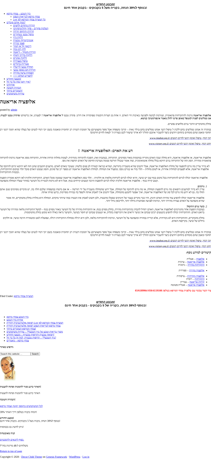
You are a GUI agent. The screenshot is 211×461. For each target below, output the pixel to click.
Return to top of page (11, 451)
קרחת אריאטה (196, 282)
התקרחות (199, 279)
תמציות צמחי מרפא (23, 296)
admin (14, 109)
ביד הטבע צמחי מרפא (18, 316)
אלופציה (200, 259)
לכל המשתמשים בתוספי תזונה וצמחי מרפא (21, 406)
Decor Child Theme (31, 456)
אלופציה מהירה (196, 270)
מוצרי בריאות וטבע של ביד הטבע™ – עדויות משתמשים (35, 331)
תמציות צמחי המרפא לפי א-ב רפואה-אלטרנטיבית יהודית (35, 322)
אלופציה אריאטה (195, 261)
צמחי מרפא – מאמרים (18, 340)
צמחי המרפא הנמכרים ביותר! (21, 328)
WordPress (74, 456)
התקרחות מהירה (196, 264)
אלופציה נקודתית (195, 276)
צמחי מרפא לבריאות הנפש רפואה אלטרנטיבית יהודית (33, 325)
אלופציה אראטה (196, 285)
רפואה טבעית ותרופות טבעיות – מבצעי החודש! (30, 334)
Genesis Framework (56, 456)
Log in (85, 456)
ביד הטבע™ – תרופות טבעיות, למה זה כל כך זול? (31, 337)
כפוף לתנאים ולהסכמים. (12, 439)
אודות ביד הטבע (15, 319)
